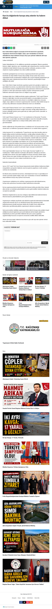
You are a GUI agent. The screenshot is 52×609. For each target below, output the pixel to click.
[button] (42, 48)
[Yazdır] (14, 48)
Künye (19, 598)
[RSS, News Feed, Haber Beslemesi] (31, 602)
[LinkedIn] (9, 48)
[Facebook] (4, 48)
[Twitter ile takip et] (24, 602)
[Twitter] (6, 48)
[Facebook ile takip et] (21, 602)
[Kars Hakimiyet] (8, 2)
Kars (11, 11)
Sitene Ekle (37, 598)
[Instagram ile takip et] (27, 602)
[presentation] (7, 7)
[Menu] (44, 2)
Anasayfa (6, 11)
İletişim (23, 598)
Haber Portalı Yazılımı (9, 607)
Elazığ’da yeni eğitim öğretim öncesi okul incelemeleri (28, 6)
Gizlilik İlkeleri (30, 598)
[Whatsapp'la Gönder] (11, 48)
